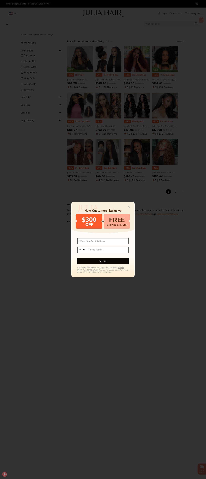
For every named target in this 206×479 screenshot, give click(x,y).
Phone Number (96, 250)
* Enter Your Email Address (92, 241)
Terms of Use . (93, 270)
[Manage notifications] (4, 474)
